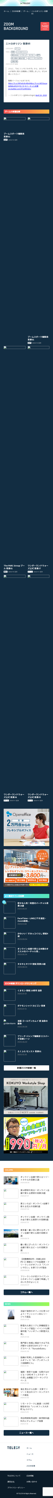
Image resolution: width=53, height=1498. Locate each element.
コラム (29, 1460)
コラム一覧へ (26, 1292)
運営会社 (10, 1481)
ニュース (29, 1454)
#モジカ (21, 86)
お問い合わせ (31, 1481)
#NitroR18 (14, 86)
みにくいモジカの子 (35, 58)
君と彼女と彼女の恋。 (18, 58)
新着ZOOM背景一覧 (26, 1067)
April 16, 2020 (41, 95)
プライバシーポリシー (16, 1487)
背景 (12, 52)
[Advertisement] (26, 21)
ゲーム (17, 49)
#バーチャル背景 (31, 86)
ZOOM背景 (30, 1466)
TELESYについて (13, 1475)
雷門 (38, 55)
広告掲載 (30, 1475)
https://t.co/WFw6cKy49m (19, 83)
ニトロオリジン (21, 52)
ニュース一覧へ (26, 1432)
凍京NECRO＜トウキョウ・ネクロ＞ (23, 55)
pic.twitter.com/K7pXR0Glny (19, 89)
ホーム (29, 1448)
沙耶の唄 (14, 61)
